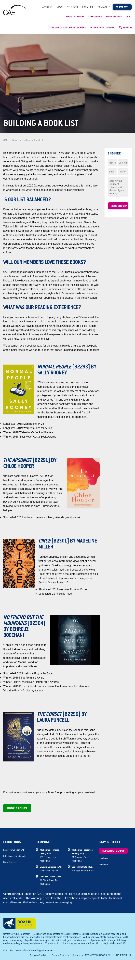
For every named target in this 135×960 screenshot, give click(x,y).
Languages (95, 16)
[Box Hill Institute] (19, 928)
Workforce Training (102, 27)
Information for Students (14, 855)
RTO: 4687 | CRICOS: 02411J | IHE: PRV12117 (108, 955)
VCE (128, 16)
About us (47, 7)
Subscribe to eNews (113, 850)
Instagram (103, 864)
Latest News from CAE (13, 849)
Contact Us (104, 7)
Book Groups (114, 16)
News (60, 7)
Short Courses (75, 16)
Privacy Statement (61, 955)
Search (127, 27)
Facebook (103, 857)
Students (72, 7)
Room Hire (87, 7)
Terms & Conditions (39, 955)
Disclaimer (77, 955)
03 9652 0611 (122, 7)
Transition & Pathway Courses (67, 27)
